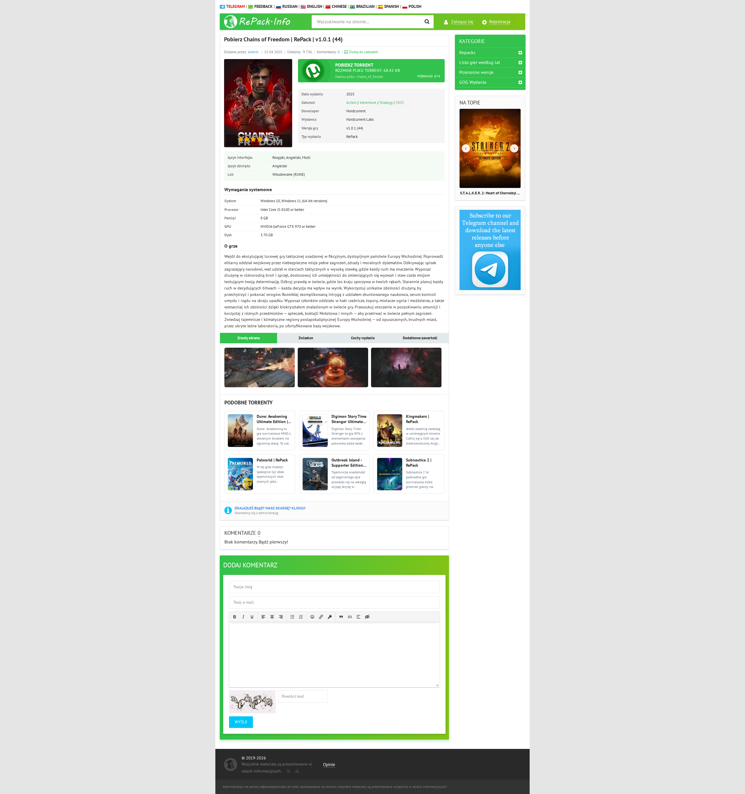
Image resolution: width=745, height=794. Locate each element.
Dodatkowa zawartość (420, 338)
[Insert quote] (341, 616)
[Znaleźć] (427, 21)
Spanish (391, 6)
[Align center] (272, 616)
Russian (289, 6)
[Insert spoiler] (358, 616)
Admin (253, 52)
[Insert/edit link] (321, 616)
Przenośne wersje (476, 72)
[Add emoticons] (312, 616)
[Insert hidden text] (367, 616)
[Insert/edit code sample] (349, 616)
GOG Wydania (472, 82)
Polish (414, 6)
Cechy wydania (363, 338)
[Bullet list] (292, 616)
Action (351, 102)
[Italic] (243, 616)
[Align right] (280, 616)
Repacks (467, 52)
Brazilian (365, 6)
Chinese (339, 6)
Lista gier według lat (479, 62)
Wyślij (241, 722)
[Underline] (252, 616)
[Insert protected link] (329, 616)
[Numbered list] (301, 616)
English (314, 6)
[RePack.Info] (258, 21)
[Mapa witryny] (296, 770)
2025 (400, 102)
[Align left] (263, 616)
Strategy (386, 102)
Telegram (235, 6)
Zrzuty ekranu (248, 338)
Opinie (329, 764)
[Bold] (234, 616)
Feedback (263, 6)
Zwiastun (306, 338)
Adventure (368, 102)
